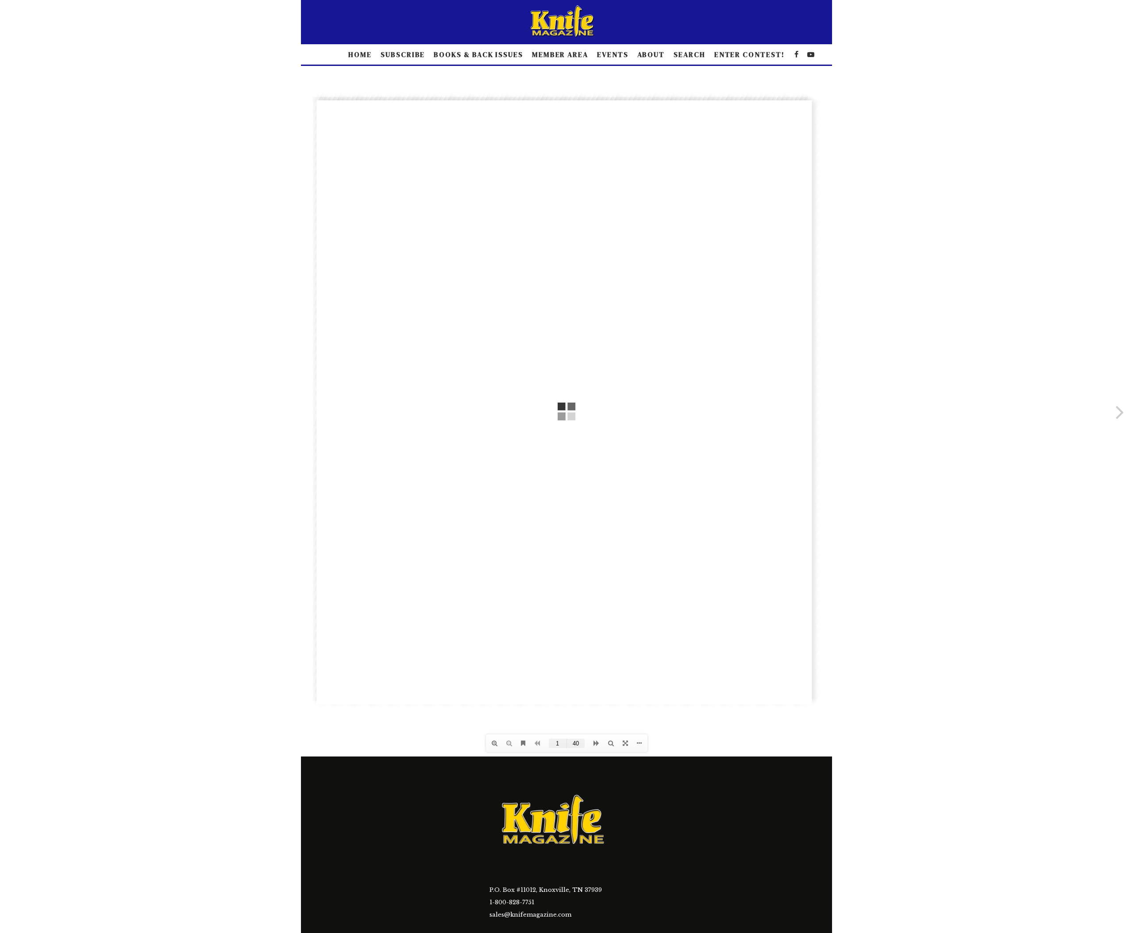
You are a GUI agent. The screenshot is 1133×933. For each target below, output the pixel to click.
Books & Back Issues (478, 54)
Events (612, 54)
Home (360, 54)
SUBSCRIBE (403, 54)
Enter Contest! (749, 54)
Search (689, 54)
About (651, 54)
